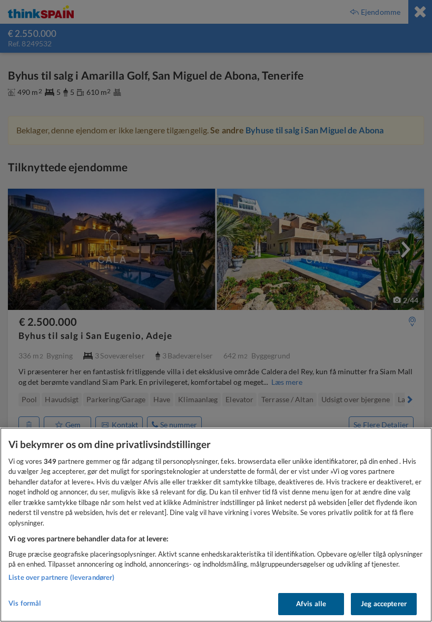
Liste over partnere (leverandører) (61, 577)
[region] (216, 524)
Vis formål (24, 603)
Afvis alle (311, 603)
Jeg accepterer (384, 603)
